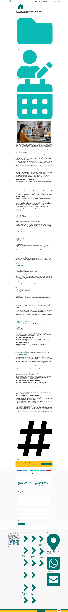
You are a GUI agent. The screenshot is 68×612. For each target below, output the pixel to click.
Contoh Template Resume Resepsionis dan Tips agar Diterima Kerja (42, 483)
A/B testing (19, 327)
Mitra (39, 1)
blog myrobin (49, 415)
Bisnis (36, 1)
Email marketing (20, 328)
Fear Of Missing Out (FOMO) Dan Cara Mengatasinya (24, 483)
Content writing (28, 323)
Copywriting (22, 323)
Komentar (20, 495)
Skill (18, 49)
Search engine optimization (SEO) (23, 320)
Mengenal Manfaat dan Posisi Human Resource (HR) (41, 476)
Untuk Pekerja (30, 9)
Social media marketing (21, 324)
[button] (19, 470)
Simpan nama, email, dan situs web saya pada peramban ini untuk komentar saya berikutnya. (32, 521)
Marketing (19, 307)
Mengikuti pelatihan (22, 354)
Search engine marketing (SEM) (23, 321)
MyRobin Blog (44, 1)
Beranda (25, 9)
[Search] (59, 1)
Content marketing (20, 322)
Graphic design (20, 265)
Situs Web (20, 516)
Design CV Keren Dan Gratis (23, 476)
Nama (19, 507)
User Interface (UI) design (22, 266)
